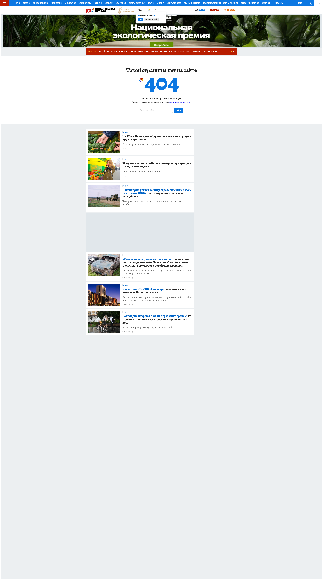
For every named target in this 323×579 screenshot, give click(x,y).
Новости (123, 51)
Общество (70, 3)
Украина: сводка (210, 51)
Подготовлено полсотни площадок (141, 171)
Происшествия (192, 3)
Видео (26, 3)
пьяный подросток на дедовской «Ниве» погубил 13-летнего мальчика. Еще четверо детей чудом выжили (156, 262)
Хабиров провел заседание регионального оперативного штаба (153, 203)
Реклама (214, 10)
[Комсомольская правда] (100, 10)
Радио (201, 10)
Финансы (278, 3)
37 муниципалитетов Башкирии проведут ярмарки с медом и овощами (156, 164)
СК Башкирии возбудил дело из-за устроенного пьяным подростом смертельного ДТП (157, 272)
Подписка (229, 10)
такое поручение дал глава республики (157, 193)
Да (141, 19)
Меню (4, 3)
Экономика (85, 3)
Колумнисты (174, 3)
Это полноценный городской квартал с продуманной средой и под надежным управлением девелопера (156, 298)
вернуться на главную (179, 101)
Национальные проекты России (220, 3)
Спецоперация (40, 3)
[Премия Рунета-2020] (124, 10)
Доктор (266, 3)
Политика (56, 3)
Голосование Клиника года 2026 (144, 51)
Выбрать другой (151, 19)
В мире (98, 3)
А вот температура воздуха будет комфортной (147, 327)
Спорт (160, 3)
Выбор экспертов (250, 3)
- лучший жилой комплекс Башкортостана (154, 291)
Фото (17, 3)
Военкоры (195, 51)
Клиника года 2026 (168, 51)
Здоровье (121, 3)
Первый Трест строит (108, 51)
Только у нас (183, 51)
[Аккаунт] (318, 3)
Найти (178, 110)
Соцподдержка (137, 3)
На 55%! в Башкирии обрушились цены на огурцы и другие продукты (156, 138)
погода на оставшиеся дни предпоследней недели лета (157, 319)
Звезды (109, 3)
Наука (151, 3)
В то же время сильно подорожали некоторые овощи (151, 144)
